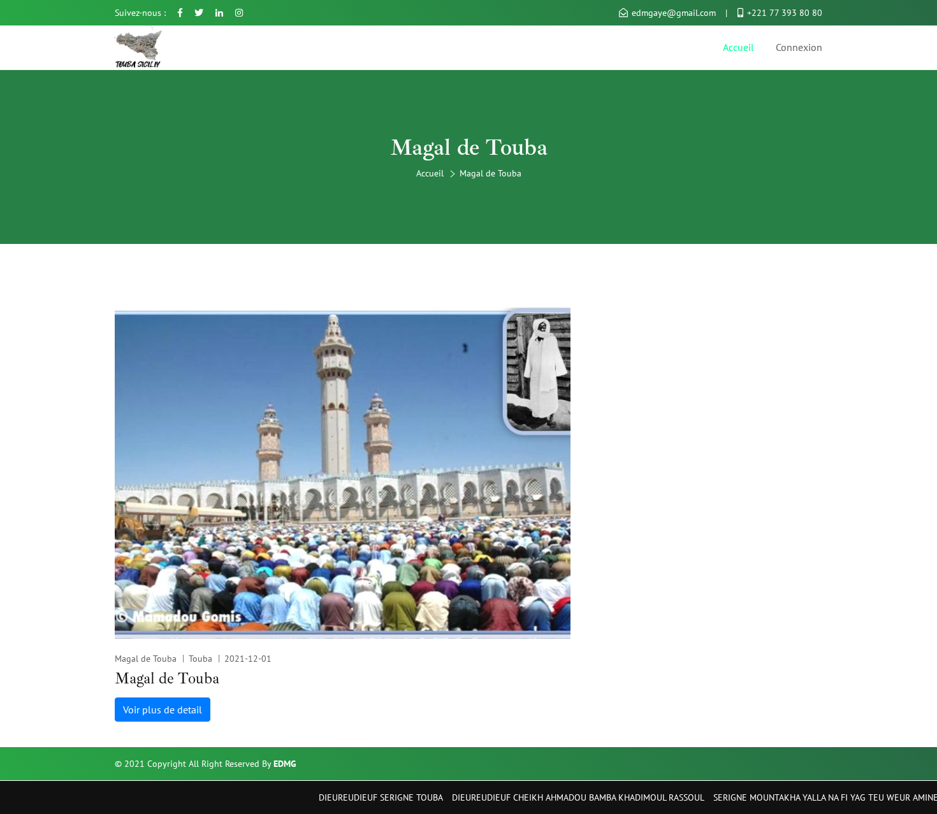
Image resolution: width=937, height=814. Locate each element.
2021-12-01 (248, 658)
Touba (200, 658)
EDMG (284, 763)
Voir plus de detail (162, 709)
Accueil (738, 47)
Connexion (799, 47)
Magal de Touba (146, 658)
